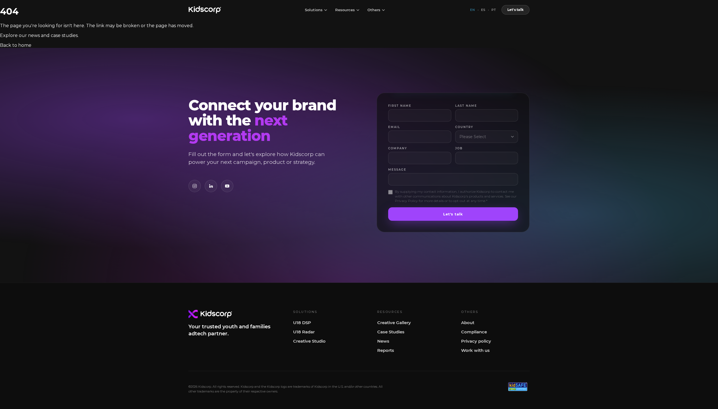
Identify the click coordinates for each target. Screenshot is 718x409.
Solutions (314, 10)
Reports (385, 350)
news (34, 35)
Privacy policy (476, 341)
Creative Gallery (394, 322)
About (467, 322)
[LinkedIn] (211, 186)
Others (373, 10)
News (383, 341)
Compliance (474, 331)
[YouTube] (227, 186)
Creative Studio (309, 341)
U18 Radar (304, 331)
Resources (345, 10)
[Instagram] (194, 186)
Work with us (475, 350)
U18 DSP (302, 322)
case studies (64, 35)
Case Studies (390, 331)
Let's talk (515, 10)
